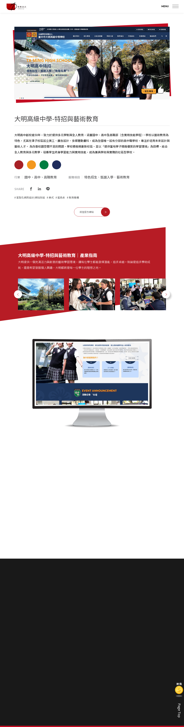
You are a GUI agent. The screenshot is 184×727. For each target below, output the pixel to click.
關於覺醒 (100, 665)
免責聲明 (102, 647)
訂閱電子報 (127, 647)
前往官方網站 (87, 212)
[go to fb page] (49, 669)
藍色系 (61, 197)
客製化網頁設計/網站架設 (30, 197)
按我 (179, 684)
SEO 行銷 (118, 681)
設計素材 (154, 675)
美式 (51, 197)
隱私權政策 (101, 706)
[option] (40, 294)
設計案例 (136, 657)
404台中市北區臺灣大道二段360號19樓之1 (39, 689)
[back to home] (16, 6)
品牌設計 (154, 670)
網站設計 (136, 665)
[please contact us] (92, 598)
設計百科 (154, 657)
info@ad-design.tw (61, 684)
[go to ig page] (57, 669)
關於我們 (100, 657)
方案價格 (100, 670)
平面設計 (118, 675)
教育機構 (74, 197)
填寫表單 (100, 700)
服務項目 (118, 657)
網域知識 (154, 681)
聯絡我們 (100, 693)
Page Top (179, 710)
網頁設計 (118, 665)
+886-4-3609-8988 (25, 684)
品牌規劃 (118, 670)
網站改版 (154, 686)
